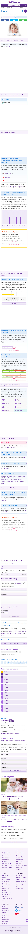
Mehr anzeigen (19, 410)
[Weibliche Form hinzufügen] (26, 443)
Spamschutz (4, 610)
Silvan (9, 478)
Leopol (2, 635)
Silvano (18, 478)
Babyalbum (5, 921)
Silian (11, 476)
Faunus (12, 633)
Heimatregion (4, 766)
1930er (6, 698)
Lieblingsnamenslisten (8, 916)
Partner (11, 930)
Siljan (20, 476)
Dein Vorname (4, 754)
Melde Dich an (18, 583)
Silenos (8, 476)
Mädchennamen (6, 854)
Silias (14, 476)
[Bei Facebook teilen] (5, 20)
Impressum (20, 931)
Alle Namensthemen (21, 865)
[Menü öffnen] (2, 5)
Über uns (7, 930)
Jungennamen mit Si (14, 643)
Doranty (17, 633)
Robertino (20, 631)
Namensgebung (20, 852)
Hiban (24, 631)
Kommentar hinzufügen (8, 563)
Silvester (15, 479)
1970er (6, 687)
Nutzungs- (14, 606)
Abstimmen (14, 303)
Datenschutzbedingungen (8, 608)
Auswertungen (20, 879)
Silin (18, 476)
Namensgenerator (7, 865)
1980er (6, 685)
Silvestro (3, 481)
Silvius (21, 481)
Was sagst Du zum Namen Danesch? (10, 733)
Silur (2, 478)
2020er (6, 674)
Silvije (11, 481)
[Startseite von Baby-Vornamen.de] (14, 3)
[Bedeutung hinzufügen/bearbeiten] (26, 44)
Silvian (8, 481)
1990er (6, 682)
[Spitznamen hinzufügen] (26, 464)
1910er (6, 703)
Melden (25, 574)
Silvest (10, 479)
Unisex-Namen (6, 856)
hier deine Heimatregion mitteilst (15, 186)
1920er (6, 700)
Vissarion (21, 633)
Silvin (15, 481)
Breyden (3, 633)
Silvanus (23, 478)
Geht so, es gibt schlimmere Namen (11, 835)
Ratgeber (18, 869)
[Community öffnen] (26, 5)
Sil (2, 476)
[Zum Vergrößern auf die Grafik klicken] (14, 219)
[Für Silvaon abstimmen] (16, 17)
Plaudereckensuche (7, 914)
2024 (5, 672)
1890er (6, 708)
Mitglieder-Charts (6, 892)
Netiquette (5, 923)
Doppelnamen (6, 857)
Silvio (18, 481)
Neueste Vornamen (7, 867)
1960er (6, 690)
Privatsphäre (14, 931)
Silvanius (14, 478)
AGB (19, 930)
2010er (6, 677)
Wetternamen (19, 888)
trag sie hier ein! (7, 46)
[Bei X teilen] (14, 20)
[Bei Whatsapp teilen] (23, 20)
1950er (6, 693)
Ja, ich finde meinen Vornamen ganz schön (13, 832)
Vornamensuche (6, 863)
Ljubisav (15, 631)
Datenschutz (8, 931)
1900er (6, 706)
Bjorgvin (10, 631)
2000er (6, 679)
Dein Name (4, 589)
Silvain (6, 478)
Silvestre (20, 479)
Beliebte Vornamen (7, 875)
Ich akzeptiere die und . (10, 607)
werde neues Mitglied (7, 585)
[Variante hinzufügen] (26, 452)
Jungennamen (5, 852)
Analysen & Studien (21, 877)
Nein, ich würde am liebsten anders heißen (13, 838)
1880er (6, 711)
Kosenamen (19, 867)
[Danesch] (7, 723)
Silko (23, 476)
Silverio (6, 479)
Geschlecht (3, 758)
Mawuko (8, 633)
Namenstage (19, 875)
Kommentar (4, 594)
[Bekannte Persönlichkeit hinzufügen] (26, 492)
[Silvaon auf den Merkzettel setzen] (2, 17)
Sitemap (16, 930)
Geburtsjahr (4, 762)
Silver (2, 479)
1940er (6, 695)
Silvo (2, 483)
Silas (4, 476)
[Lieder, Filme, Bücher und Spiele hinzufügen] (26, 506)
